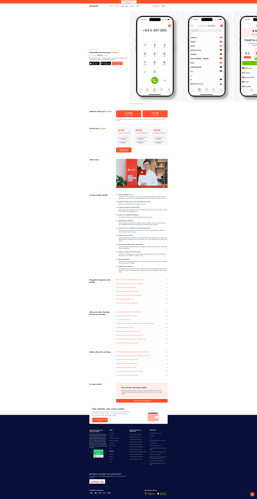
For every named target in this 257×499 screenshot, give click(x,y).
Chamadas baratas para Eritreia (136, 459)
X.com (110, 461)
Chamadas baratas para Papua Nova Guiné (138, 451)
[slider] (140, 187)
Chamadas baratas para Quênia (136, 442)
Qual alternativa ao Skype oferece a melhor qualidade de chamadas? (133, 355)
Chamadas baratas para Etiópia (135, 444)
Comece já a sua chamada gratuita (123, 150)
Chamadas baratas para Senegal (136, 454)
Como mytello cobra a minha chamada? (126, 287)
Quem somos (124, 6)
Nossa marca (112, 433)
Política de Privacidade (113, 438)
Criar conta (156, 6)
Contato (132, 6)
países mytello (112, 443)
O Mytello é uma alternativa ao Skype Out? (126, 363)
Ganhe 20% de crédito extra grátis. (129, 2)
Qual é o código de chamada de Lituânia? (126, 315)
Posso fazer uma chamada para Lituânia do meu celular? (130, 335)
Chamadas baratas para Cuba (135, 437)
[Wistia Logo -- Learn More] (163, 187)
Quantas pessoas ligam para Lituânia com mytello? (128, 331)
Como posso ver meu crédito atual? (125, 299)
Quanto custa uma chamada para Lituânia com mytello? (129, 279)
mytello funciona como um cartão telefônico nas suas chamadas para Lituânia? (135, 323)
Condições (111, 435)
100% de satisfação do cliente (155, 445)
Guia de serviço (112, 445)
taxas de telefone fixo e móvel (155, 433)
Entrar (138, 6)
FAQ (150, 438)
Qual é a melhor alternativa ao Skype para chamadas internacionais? (133, 351)
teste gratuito (152, 435)
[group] (155, 56)
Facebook (111, 454)
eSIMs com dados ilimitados (108, 476)
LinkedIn (111, 459)
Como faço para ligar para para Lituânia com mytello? (129, 283)
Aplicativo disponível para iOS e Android (157, 440)
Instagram (111, 456)
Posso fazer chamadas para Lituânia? (125, 327)
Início (112, 6)
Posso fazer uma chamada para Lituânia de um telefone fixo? (131, 339)
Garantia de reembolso (113, 440)
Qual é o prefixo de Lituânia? (123, 319)
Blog (110, 448)
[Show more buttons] (166, 187)
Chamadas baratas (153, 443)
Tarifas (117, 6)
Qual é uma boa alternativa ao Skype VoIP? (127, 359)
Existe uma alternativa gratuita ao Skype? (126, 367)
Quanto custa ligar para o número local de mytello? (129, 295)
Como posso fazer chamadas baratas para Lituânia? (128, 312)
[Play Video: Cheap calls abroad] (142, 172)
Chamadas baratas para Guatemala (136, 456)
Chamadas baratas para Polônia (136, 439)
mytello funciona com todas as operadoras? (127, 303)
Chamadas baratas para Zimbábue (136, 446)
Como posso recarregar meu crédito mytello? (127, 291)
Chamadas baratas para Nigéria (136, 434)
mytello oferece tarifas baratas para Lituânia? (127, 343)
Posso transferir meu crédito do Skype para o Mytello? (129, 371)
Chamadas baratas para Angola (136, 449)
